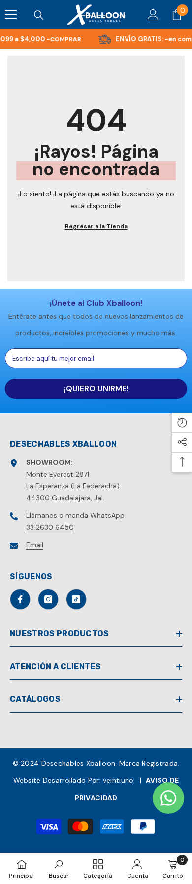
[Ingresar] (153, 14)
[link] (59, 868)
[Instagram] (48, 599)
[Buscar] (39, 15)
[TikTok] (76, 599)
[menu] (11, 15)
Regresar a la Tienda (96, 226)
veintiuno (118, 780)
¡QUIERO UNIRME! (96, 388)
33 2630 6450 (50, 527)
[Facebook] (20, 599)
